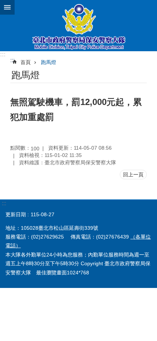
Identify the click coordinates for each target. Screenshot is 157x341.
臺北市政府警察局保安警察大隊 (78, 25)
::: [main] (12, 60)
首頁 (25, 62)
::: (2, 54)
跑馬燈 (48, 62)
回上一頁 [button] (133, 174)
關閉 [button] (7, 7)
